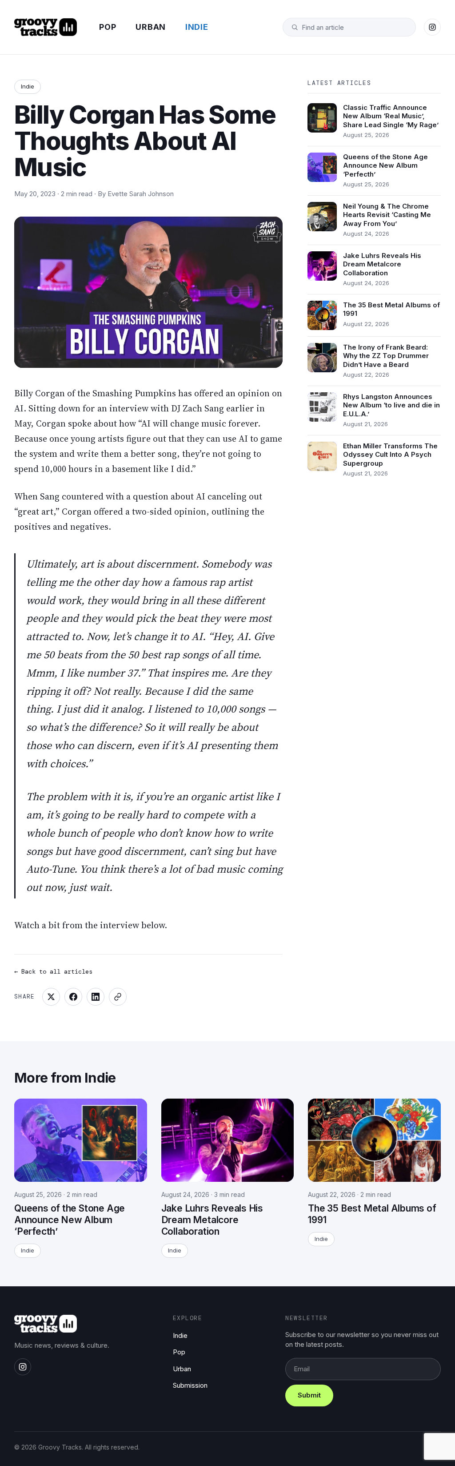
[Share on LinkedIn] (95, 997)
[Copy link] (118, 997)
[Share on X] (51, 997)
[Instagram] (432, 27)
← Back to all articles (53, 971)
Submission (190, 1385)
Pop (107, 27)
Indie (196, 27)
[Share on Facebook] (73, 997)
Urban (151, 27)
